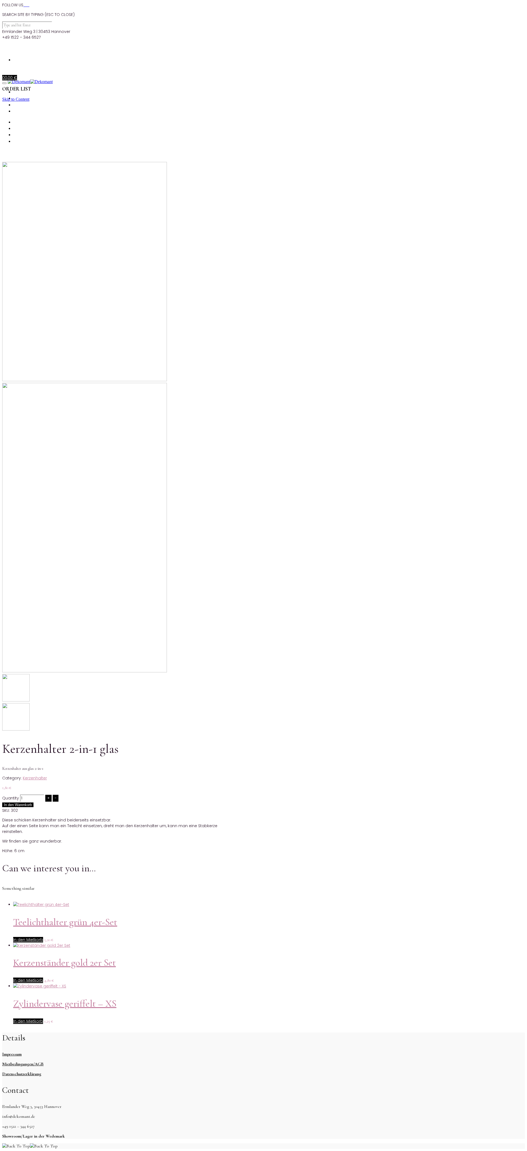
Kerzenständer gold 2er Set (64, 962)
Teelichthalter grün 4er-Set (65, 922)
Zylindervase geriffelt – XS (64, 1003)
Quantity (10, 798)
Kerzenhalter (35, 778)
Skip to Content (15, 99)
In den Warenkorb (18, 805)
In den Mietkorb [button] (28, 939)
